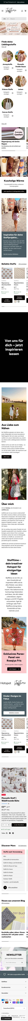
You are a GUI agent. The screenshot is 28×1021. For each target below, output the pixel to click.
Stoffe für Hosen (8, 869)
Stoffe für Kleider (8, 872)
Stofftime (7, 1013)
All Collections (22, 845)
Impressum (4, 1015)
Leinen (20, 89)
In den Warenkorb (19, 825)
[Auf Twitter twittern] (6, 833)
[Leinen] (20, 81)
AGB (9, 1015)
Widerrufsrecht (15, 1015)
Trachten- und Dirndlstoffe (11, 882)
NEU (4, 856)
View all (4, 47)
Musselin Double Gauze (20, 65)
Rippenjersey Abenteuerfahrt (6, 284)
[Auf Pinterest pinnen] (13, 833)
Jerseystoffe (7, 64)
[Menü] (2, 11)
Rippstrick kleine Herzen (19, 284)
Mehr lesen (6, 456)
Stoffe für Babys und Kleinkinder (12, 863)
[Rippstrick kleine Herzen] (19, 273)
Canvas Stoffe (7, 112)
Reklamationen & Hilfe (17, 1017)
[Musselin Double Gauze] (20, 56)
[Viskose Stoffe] (7, 81)
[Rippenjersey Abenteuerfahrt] (7, 273)
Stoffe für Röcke (8, 875)
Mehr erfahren (12, 3)
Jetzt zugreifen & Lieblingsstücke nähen (14, 191)
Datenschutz (22, 1015)
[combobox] (14, 18)
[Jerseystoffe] (7, 56)
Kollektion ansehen (14, 713)
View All (4, 124)
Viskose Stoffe (7, 89)
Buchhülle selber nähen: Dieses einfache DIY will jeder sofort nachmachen (13, 934)
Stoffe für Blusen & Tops (10, 866)
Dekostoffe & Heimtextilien (11, 859)
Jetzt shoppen (12, 669)
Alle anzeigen (22, 264)
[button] (25, 11)
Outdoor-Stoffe (7, 879)
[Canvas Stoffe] (7, 104)
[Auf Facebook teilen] (9, 833)
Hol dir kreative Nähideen (10, 254)
